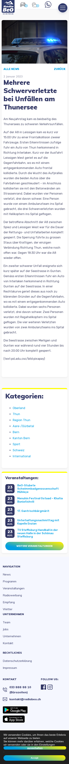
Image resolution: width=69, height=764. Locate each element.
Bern (16, 432)
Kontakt (8, 643)
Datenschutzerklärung (17, 661)
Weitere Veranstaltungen (34, 546)
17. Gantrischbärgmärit (33, 511)
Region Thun (21, 420)
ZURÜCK (60, 69)
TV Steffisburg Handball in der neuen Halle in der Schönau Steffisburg (37, 533)
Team (6, 622)
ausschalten (35, 747)
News (7, 574)
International (22, 456)
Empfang (9, 602)
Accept (34, 758)
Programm (9, 581)
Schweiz (18, 450)
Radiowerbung (12, 595)
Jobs (5, 629)
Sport (16, 444)
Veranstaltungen (13, 588)
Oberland (19, 408)
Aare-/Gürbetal (23, 426)
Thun (16, 414)
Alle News (11, 69)
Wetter (7, 609)
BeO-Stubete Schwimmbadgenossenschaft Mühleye (38, 489)
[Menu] (62, 7)
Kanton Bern (21, 438)
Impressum (10, 668)
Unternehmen (13, 614)
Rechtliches (12, 652)
